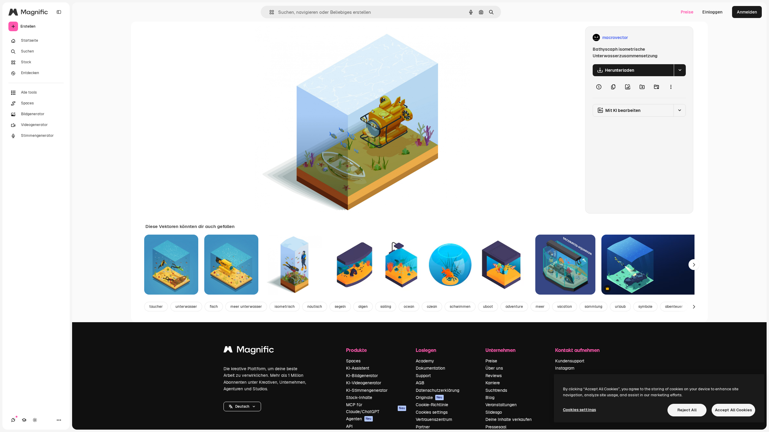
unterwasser (186, 306)
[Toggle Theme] (35, 420)
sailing (385, 306)
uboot (488, 306)
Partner (423, 427)
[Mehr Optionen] (671, 87)
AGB (420, 383)
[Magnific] (248, 351)
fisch (214, 306)
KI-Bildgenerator (362, 375)
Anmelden (747, 12)
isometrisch (285, 306)
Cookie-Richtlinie (432, 404)
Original (293, 37)
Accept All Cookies (733, 409)
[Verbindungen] (13, 420)
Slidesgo (493, 412)
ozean (432, 306)
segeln (340, 306)
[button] (242, 406)
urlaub (620, 306)
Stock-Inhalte (359, 397)
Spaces (353, 361)
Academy (425, 361)
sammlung (593, 306)
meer (540, 306)
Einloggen (712, 12)
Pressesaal (495, 427)
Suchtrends (496, 390)
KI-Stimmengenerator (367, 390)
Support (423, 375)
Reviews (493, 375)
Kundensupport (569, 361)
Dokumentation (430, 368)
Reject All (687, 409)
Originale (429, 397)
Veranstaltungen (501, 404)
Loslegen (426, 350)
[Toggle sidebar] (59, 12)
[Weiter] (693, 265)
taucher (156, 306)
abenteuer (674, 306)
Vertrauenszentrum (434, 419)
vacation (564, 306)
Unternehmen (500, 350)
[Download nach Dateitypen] (680, 70)
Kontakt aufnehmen (577, 350)
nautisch (314, 306)
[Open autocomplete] (269, 12)
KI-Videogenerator (363, 383)
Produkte (356, 350)
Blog (489, 397)
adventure (514, 306)
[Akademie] (24, 420)
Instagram (564, 368)
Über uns (494, 368)
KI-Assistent (357, 368)
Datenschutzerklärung (437, 390)
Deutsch (242, 406)
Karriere (492, 383)
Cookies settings (432, 412)
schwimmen (460, 306)
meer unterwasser (246, 306)
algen (363, 306)
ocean (409, 306)
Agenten (359, 419)
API (349, 426)
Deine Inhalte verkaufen (508, 419)
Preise (687, 12)
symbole (645, 306)
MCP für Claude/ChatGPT (375, 408)
